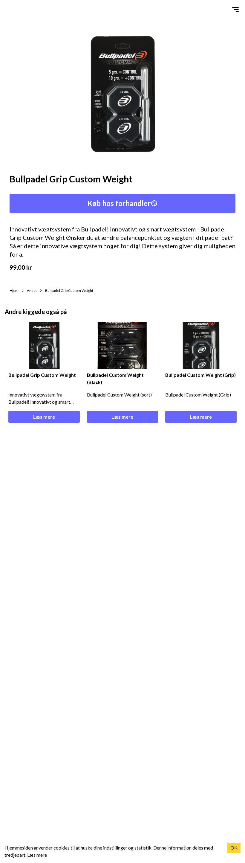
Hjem (14, 290)
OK (234, 847)
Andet (32, 290)
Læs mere (44, 417)
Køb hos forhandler (119, 203)
